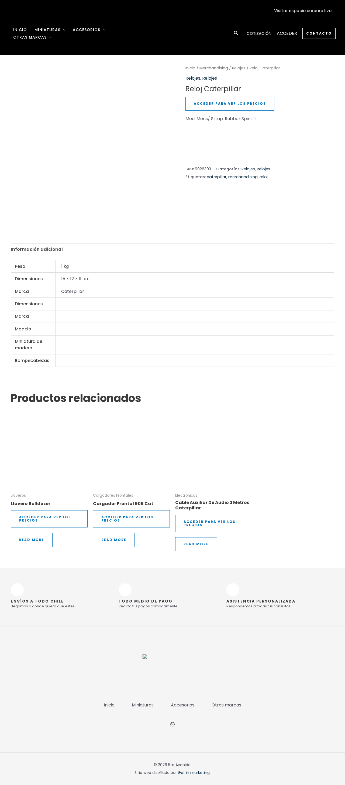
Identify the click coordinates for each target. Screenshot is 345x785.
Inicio (20, 29)
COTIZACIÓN (259, 33)
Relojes (239, 68)
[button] (62, 29)
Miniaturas (47, 29)
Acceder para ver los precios (230, 103)
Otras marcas (30, 37)
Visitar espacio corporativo (303, 10)
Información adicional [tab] (37, 249)
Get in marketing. (194, 772)
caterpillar (216, 177)
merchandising (243, 177)
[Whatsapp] (172, 724)
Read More (31, 539)
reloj (264, 177)
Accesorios (86, 29)
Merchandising (213, 68)
